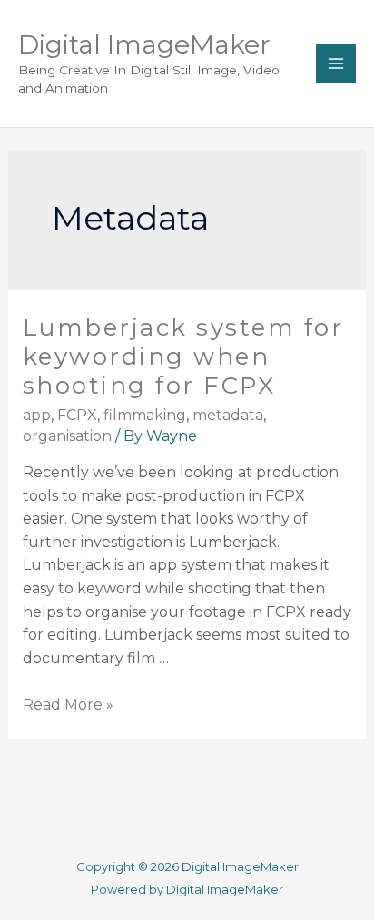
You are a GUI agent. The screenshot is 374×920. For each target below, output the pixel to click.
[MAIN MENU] (336, 63)
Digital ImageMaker (144, 44)
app (37, 415)
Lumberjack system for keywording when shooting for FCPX (183, 356)
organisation (67, 436)
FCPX (77, 415)
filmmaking (144, 415)
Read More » (68, 704)
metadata (227, 415)
